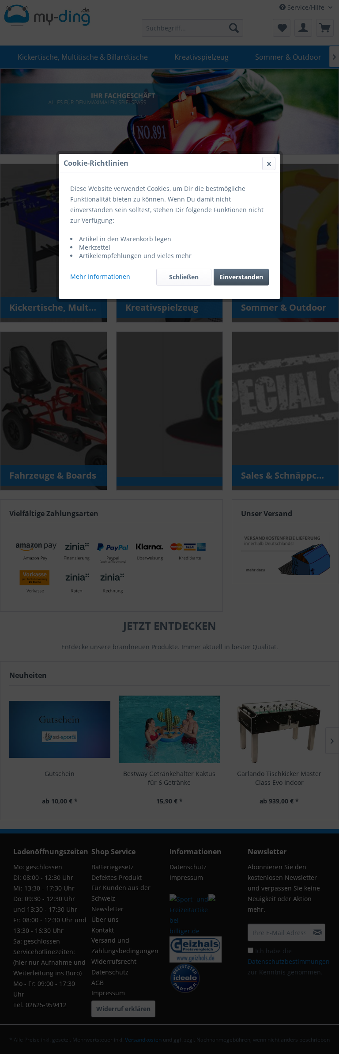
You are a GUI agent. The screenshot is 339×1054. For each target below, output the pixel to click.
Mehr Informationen (100, 276)
